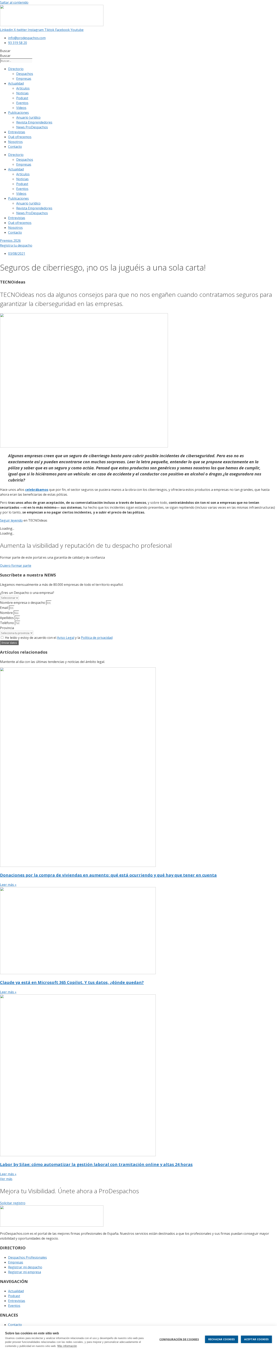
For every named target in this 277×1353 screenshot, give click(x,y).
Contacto (15, 146)
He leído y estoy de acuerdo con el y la (59, 637)
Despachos (24, 73)
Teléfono (7, 623)
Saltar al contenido (14, 2)
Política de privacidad (97, 637)
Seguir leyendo (11, 520)
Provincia (7, 628)
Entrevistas (16, 132)
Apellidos (7, 618)
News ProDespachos (32, 127)
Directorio (16, 69)
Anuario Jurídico (28, 117)
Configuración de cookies (179, 1339)
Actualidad (16, 83)
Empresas (23, 78)
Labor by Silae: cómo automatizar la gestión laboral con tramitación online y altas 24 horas (96, 1164)
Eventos (22, 103)
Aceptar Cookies (256, 1339)
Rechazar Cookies (221, 1339)
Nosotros (15, 142)
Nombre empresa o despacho (23, 602)
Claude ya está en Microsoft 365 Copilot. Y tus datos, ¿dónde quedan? (72, 982)
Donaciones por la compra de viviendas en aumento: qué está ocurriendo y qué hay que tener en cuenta (108, 875)
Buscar (5, 51)
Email (4, 607)
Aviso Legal (65, 637)
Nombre (7, 612)
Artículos (23, 88)
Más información (67, 1346)
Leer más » (8, 884)
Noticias (22, 93)
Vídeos (21, 107)
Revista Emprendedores (34, 122)
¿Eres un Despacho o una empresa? (27, 592)
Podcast (22, 98)
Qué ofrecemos (19, 137)
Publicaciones (18, 112)
